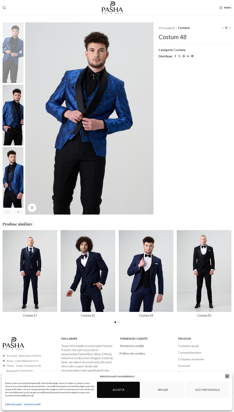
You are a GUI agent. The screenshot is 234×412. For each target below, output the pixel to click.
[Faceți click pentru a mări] (32, 207)
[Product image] (30, 271)
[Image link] (14, 343)
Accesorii (184, 366)
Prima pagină (167, 27)
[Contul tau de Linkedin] (188, 56)
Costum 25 (204, 315)
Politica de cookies (13, 404)
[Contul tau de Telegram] (192, 56)
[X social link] (179, 56)
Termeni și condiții (32, 404)
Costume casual (188, 346)
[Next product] (229, 28)
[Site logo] (113, 7)
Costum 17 (30, 315)
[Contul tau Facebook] (175, 56)
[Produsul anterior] (223, 28)
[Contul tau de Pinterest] (184, 56)
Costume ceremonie (191, 359)
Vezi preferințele (207, 389)
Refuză (163, 389)
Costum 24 (146, 315)
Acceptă (118, 389)
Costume (184, 27)
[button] (227, 376)
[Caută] (4, 7)
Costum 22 (88, 315)
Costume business (189, 352)
